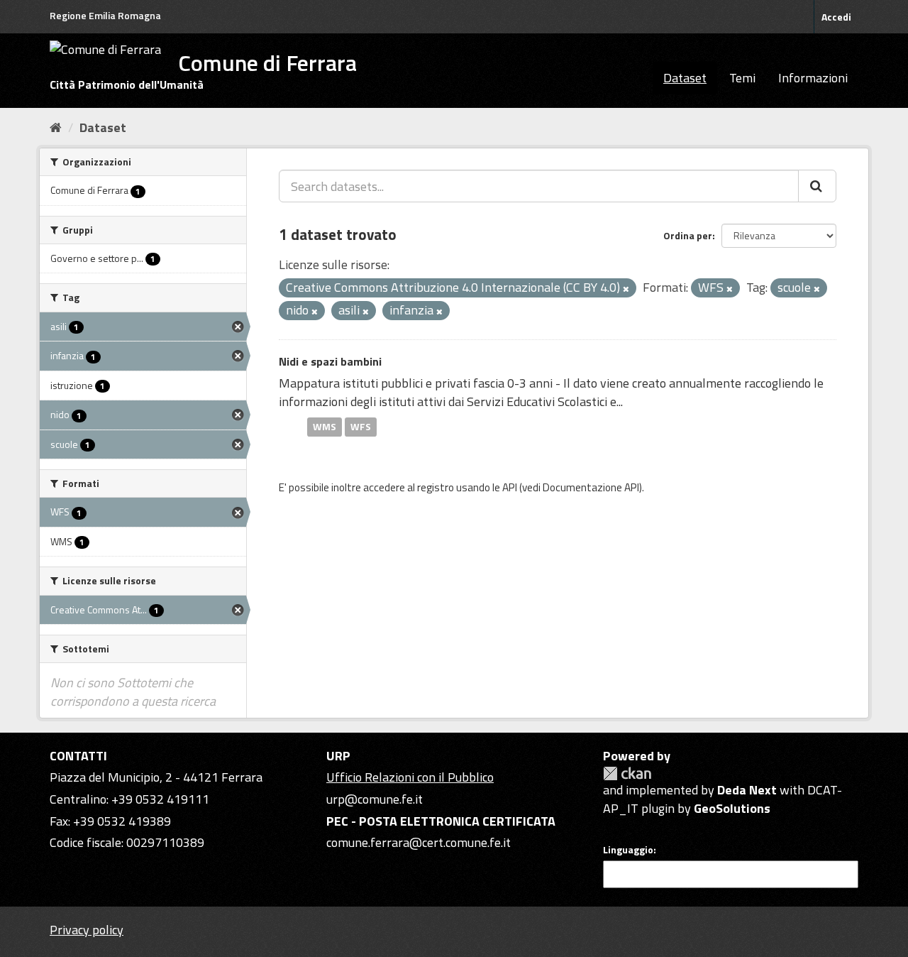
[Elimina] (626, 289)
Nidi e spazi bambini (330, 361)
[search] (817, 186)
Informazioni (813, 77)
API (509, 487)
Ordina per (687, 235)
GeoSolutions (732, 808)
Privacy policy (86, 929)
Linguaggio (628, 850)
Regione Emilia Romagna (105, 15)
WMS (324, 427)
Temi (742, 77)
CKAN (627, 773)
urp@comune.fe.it (374, 799)
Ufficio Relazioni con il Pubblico (410, 777)
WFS (360, 427)
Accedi (836, 16)
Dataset (685, 77)
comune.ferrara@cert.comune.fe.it (418, 842)
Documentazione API (591, 487)
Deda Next (747, 789)
